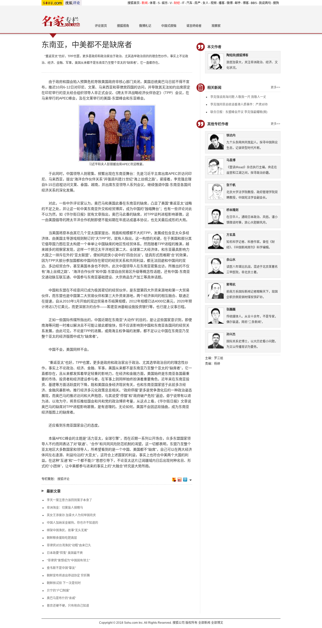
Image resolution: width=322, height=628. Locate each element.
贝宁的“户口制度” (58, 590)
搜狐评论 (63, 479)
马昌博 (230, 160)
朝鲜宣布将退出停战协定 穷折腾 (68, 575)
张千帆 (230, 185)
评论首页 (101, 26)
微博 (230, 3)
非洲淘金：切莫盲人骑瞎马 (65, 507)
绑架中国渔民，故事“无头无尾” (67, 530)
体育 (153, 3)
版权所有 (191, 622)
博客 (246, 3)
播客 (222, 3)
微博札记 (145, 26)
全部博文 (217, 622)
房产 (197, 3)
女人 (206, 3)
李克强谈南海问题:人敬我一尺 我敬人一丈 (238, 97)
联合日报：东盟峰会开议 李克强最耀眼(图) (238, 112)
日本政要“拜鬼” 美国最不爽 (65, 553)
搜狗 (276, 3)
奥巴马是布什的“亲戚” (61, 598)
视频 (214, 3)
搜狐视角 (123, 26)
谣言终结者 (194, 26)
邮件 (238, 3)
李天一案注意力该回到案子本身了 (69, 500)
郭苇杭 (230, 284)
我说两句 (265, 3)
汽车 (189, 3)
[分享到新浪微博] (179, 479)
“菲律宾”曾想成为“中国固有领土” (68, 560)
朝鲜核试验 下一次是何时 (64, 583)
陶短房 (230, 55)
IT (183, 3)
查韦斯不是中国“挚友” (61, 568)
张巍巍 (230, 309)
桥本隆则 (232, 210)
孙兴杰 (230, 334)
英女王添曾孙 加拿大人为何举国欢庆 (71, 515)
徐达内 (230, 135)
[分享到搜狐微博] (174, 479)
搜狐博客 (242, 55)
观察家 (216, 26)
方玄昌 (230, 235)
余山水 (230, 259)
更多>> (275, 87)
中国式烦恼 (168, 26)
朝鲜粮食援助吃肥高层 (62, 538)
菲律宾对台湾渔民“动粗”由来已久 (69, 545)
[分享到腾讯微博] (185, 479)
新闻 (145, 3)
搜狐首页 (134, 3)
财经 (177, 3)
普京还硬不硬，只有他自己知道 (68, 605)
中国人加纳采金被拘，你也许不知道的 (72, 523)
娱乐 (165, 3)
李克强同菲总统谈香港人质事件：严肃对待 (239, 104)
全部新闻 (204, 622)
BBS (254, 3)
